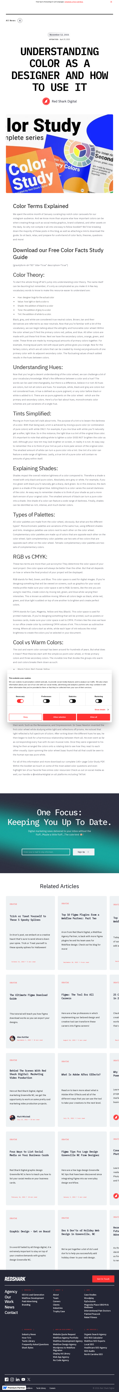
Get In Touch (103, 1279)
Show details (100, 710)
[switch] (46, 701)
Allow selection (59, 717)
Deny (25, 717)
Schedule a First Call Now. (74, 2)
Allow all (93, 717)
